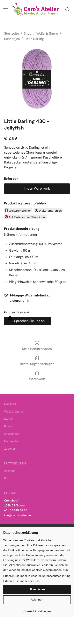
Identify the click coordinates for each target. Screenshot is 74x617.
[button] (37, 9)
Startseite (11, 33)
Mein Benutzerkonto (37, 349)
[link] (37, 610)
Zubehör (9, 448)
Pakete (8, 426)
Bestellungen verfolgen (37, 364)
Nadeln (8, 419)
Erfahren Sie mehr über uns (21, 581)
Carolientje (11, 441)
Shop (27, 33)
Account (9, 470)
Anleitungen (12, 433)
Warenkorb (37, 379)
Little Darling (34, 39)
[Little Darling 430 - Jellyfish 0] (37, 79)
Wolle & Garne (47, 33)
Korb (7, 478)
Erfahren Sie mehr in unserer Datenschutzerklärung (37, 575)
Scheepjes (12, 39)
